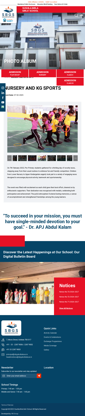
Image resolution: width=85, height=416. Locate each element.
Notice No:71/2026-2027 (69, 302)
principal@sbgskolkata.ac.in (17, 354)
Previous (9, 158)
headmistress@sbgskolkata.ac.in (19, 357)
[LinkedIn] (2, 92)
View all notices (66, 308)
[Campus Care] (2, 107)
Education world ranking (44, 4)
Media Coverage (50, 346)
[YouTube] (2, 102)
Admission (15, 73)
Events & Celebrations (52, 337)
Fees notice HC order (61, 4)
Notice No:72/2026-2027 (69, 297)
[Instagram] (2, 88)
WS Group (14, 414)
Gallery (46, 350)
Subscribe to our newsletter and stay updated (19, 371)
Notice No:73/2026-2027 (69, 292)
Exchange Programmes (53, 341)
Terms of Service (7, 405)
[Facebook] (2, 97)
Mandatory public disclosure (26, 4)
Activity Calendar (50, 333)
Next (75, 158)
